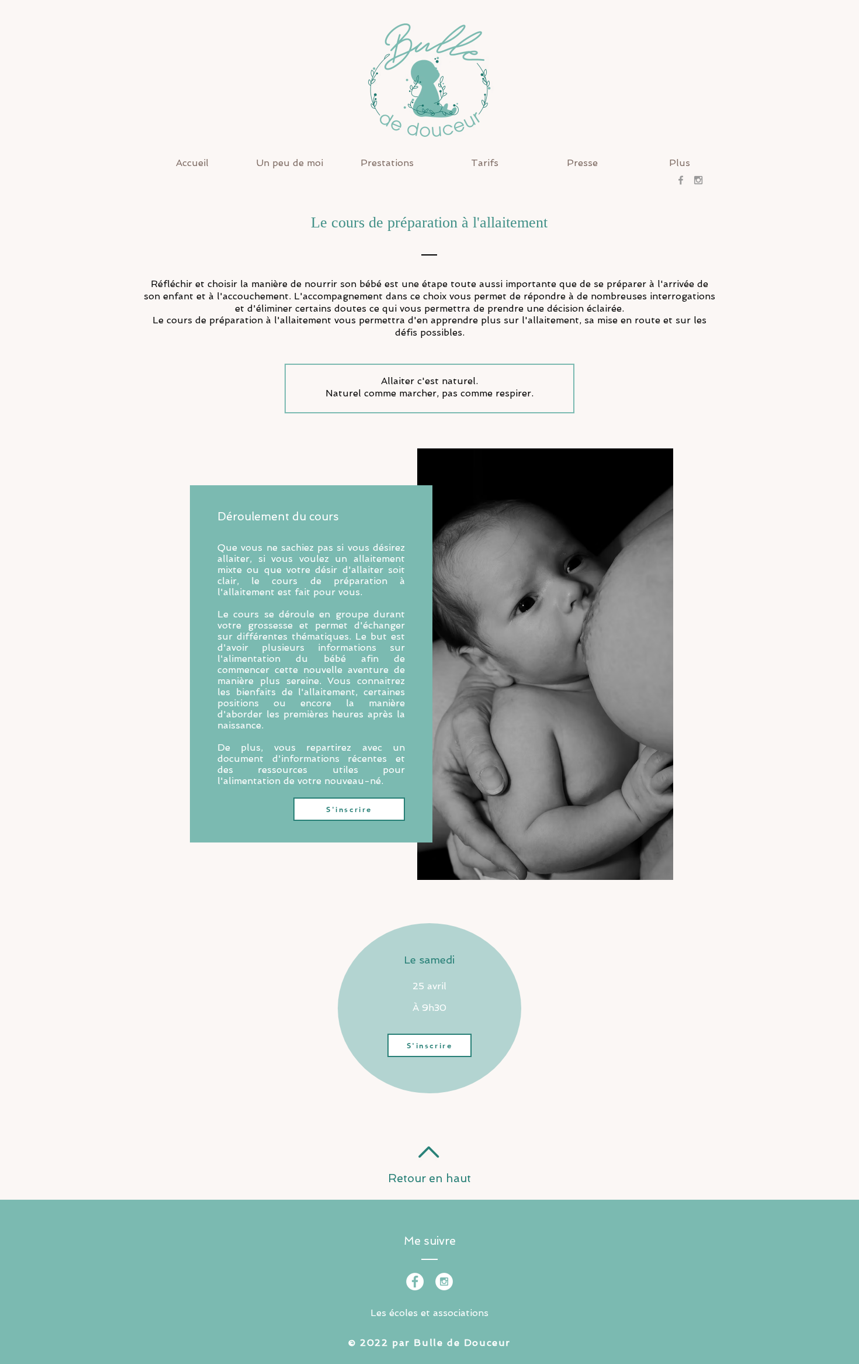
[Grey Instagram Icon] (698, 180)
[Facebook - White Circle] (415, 1281)
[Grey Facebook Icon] (681, 180)
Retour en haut (429, 1178)
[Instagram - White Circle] (444, 1281)
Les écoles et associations (429, 1312)
